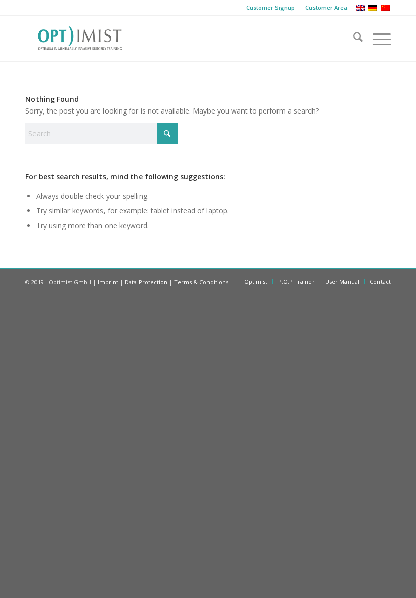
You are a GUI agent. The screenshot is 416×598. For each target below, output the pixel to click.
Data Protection (146, 282)
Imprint (108, 282)
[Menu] (377, 38)
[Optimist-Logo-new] (79, 38)
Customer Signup (270, 7)
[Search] (353, 38)
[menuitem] (270, 7)
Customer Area (326, 7)
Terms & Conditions (201, 282)
